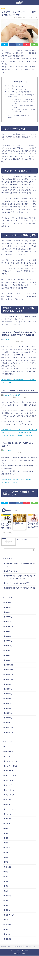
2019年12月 (9, 674)
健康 (3, 8)
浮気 (7, 886)
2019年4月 (9, 708)
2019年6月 (9, 698)
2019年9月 (9, 684)
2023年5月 (9, 602)
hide (24, 82)
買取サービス (10, 915)
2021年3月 (9, 650)
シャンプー (9, 785)
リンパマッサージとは (15, 86)
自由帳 (19, 2)
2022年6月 (9, 617)
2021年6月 (9, 641)
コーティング (10, 780)
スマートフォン (10, 790)
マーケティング (10, 809)
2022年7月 (9, 612)
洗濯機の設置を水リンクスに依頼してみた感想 (20, 588)
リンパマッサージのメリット (18, 89)
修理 (7, 833)
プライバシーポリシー (16, 950)
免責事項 (26, 950)
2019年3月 (9, 713)
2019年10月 (9, 679)
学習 (7, 857)
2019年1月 (9, 722)
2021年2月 (9, 655)
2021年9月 (9, 631)
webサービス (10, 751)
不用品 (7, 823)
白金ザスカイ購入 (11, 571)
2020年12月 (9, 665)
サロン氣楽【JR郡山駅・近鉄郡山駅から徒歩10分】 (24, 110)
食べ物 (7, 934)
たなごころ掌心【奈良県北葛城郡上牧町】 (24, 106)
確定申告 (8, 896)
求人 (7, 881)
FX (6, 747)
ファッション (10, 795)
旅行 (7, 876)
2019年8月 (9, 689)
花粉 (7, 905)
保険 (7, 828)
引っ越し (8, 867)
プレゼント (9, 799)
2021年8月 (9, 636)
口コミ (7, 847)
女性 (7, 852)
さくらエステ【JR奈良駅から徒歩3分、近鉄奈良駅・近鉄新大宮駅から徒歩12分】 (24, 101)
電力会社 (8, 924)
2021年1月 (9, 660)
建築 (7, 862)
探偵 (7, 872)
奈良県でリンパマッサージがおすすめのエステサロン (21, 96)
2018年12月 (9, 727)
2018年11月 (9, 732)
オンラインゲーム (11, 761)
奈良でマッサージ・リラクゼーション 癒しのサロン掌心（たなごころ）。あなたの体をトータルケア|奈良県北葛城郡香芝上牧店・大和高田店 (19, 432)
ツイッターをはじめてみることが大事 (17, 583)
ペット (7, 804)
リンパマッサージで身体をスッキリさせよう (21, 117)
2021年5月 (9, 646)
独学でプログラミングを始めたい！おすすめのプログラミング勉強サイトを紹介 (20, 577)
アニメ (7, 756)
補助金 (7, 910)
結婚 (7, 900)
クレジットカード (11, 775)
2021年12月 (9, 626)
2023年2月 (9, 607)
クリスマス (9, 771)
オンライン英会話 (11, 766)
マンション (9, 814)
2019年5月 (9, 703)
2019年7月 (9, 694)
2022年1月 (9, 622)
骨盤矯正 (8, 939)
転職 (7, 920)
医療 (7, 843)
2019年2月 (9, 718)
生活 (7, 891)
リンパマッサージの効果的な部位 (19, 92)
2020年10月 (9, 670)
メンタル (8, 819)
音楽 (7, 929)
